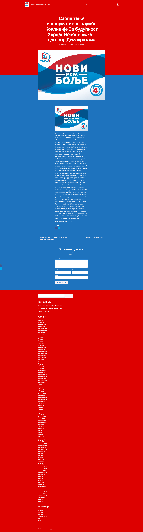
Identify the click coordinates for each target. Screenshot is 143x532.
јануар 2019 (41, 488)
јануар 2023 (41, 395)
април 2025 (41, 343)
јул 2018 (40, 499)
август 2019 (41, 474)
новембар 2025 (42, 330)
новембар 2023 (42, 376)
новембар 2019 (42, 469)
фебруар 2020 (42, 463)
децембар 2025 (42, 328)
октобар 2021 (42, 424)
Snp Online (64, 44)
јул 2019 (40, 476)
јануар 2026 (41, 326)
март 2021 (41, 438)
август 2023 (41, 382)
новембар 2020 (42, 445)
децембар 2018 (42, 490)
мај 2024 (40, 365)
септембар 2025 (42, 334)
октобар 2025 (42, 332)
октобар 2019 (42, 470)
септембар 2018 (42, 495)
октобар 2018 (42, 494)
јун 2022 (40, 409)
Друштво (92, 4)
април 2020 (41, 459)
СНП (82, 4)
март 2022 (41, 415)
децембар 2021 (42, 420)
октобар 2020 (42, 447)
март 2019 (41, 484)
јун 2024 (40, 363)
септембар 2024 (42, 357)
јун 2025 (40, 340)
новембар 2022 (42, 399)
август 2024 (41, 359)
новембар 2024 (42, 353)
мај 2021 (40, 434)
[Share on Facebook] (56, 228)
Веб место (57, 275)
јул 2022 (40, 407)
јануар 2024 (41, 372)
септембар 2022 (42, 403)
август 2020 (41, 451)
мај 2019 (40, 480)
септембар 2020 (42, 449)
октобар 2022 (42, 401)
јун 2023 (40, 386)
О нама (106, 4)
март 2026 (41, 322)
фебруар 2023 (42, 393)
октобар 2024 (42, 355)
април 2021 (41, 436)
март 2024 (41, 368)
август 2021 (41, 428)
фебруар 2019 (42, 486)
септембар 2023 (42, 380)
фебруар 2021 (42, 440)
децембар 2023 (42, 374)
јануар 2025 (41, 349)
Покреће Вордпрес (49, 529)
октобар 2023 (42, 378)
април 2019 (41, 482)
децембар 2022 (42, 397)
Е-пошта (74, 269)
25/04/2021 (71, 44)
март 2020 (41, 461)
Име (56, 269)
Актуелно (87, 4)
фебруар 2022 (42, 417)
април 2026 (41, 320)
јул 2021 (40, 430)
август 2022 (41, 405)
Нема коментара (80, 44)
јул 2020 (40, 453)
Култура (97, 4)
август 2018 (41, 497)
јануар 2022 (41, 418)
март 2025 (41, 345)
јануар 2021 (41, 442)
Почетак (78, 4)
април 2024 (41, 367)
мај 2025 (40, 342)
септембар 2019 (42, 472)
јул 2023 (40, 384)
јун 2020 (40, 455)
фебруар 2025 (42, 347)
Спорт (102, 4)
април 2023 (41, 390)
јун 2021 (40, 432)
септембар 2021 (42, 426)
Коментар (57, 258)
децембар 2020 (42, 444)
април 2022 (41, 413)
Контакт (111, 4)
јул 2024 (40, 361)
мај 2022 (40, 411)
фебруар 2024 (42, 370)
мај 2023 (40, 388)
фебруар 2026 (42, 324)
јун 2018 (40, 501)
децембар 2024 (42, 351)
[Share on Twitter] (59, 228)
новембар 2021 (42, 422)
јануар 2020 (41, 465)
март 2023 (41, 392)
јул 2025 (40, 338)
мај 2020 (40, 457)
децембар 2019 (42, 467)
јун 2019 (40, 478)
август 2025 (41, 336)
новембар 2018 (42, 492)
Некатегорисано (42, 516)
